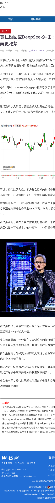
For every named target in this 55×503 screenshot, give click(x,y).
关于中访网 (6, 463)
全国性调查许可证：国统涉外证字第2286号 (21, 491)
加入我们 (19, 463)
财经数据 (36, 19)
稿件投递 (31, 463)
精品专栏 (5, 31)
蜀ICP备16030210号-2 (37, 487)
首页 (11, 19)
